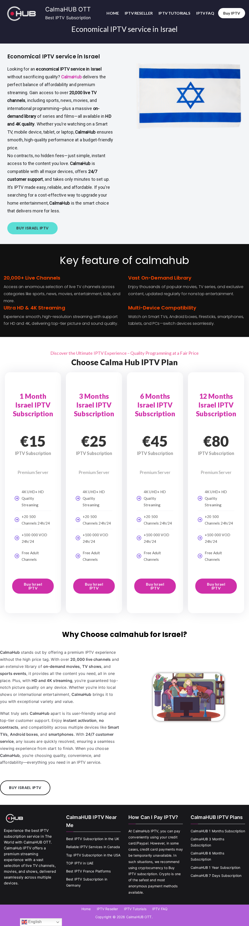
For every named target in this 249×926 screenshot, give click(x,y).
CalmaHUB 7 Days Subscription (216, 875)
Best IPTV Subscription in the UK (92, 839)
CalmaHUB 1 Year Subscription (215, 867)
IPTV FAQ (205, 13)
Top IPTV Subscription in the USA (93, 855)
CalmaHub (71, 76)
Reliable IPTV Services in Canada (93, 847)
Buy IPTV (231, 13)
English (34, 922)
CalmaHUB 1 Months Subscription (218, 831)
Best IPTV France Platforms (88, 871)
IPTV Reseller (139, 13)
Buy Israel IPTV (33, 586)
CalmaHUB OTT (68, 9)
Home (113, 13)
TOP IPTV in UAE (79, 863)
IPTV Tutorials (174, 13)
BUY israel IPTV (32, 228)
